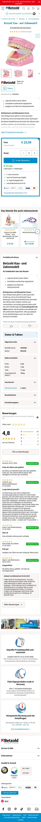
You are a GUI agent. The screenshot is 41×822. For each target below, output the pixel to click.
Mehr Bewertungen (11, 604)
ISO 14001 (26, 768)
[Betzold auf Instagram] (9, 809)
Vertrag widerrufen (9, 793)
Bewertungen (32, 817)
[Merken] (38, 36)
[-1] (23, 153)
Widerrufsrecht (33, 815)
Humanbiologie (33, 19)
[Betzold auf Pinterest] (15, 809)
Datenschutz (16, 815)
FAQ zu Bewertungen (20, 452)
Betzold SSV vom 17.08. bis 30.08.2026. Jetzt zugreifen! (19, 3)
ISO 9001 (26, 773)
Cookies (20, 820)
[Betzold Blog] (37, 809)
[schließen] (39, 2)
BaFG (24, 817)
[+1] (34, 153)
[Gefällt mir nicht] (29, 326)
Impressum (6, 815)
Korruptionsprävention (12, 817)
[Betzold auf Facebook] (3, 809)
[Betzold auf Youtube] (29, 809)
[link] (33, 8)
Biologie (22, 19)
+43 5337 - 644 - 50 (22, 725)
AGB (24, 815)
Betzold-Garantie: (11, 388)
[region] (20, 334)
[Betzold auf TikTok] (21, 809)
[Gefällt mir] (11, 326)
